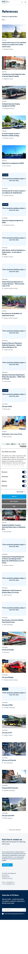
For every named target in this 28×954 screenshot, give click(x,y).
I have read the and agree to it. (14, 913)
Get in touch (6, 865)
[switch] (24, 476)
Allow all (14, 496)
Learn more (14, 38)
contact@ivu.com (10, 884)
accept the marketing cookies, (15, 178)
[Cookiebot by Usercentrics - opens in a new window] (20, 446)
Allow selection (14, 501)
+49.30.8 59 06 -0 (10, 882)
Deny (14, 506)
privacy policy (14, 913)
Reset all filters (13, 16)
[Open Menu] (25, 2)
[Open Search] (22, 2)
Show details (20, 491)
